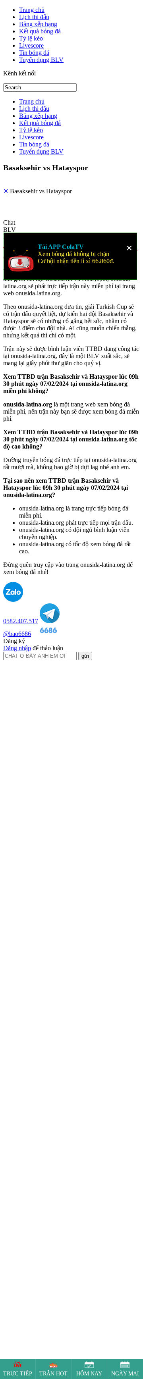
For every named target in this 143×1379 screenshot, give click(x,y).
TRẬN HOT (53, 1374)
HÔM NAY (89, 1374)
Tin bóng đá (34, 52)
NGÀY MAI (125, 1374)
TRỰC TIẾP (17, 1374)
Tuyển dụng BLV (41, 59)
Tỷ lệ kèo (31, 38)
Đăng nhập (17, 685)
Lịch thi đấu (34, 16)
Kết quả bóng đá (40, 31)
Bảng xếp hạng (38, 24)
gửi (85, 693)
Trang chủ (31, 9)
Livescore (31, 45)
